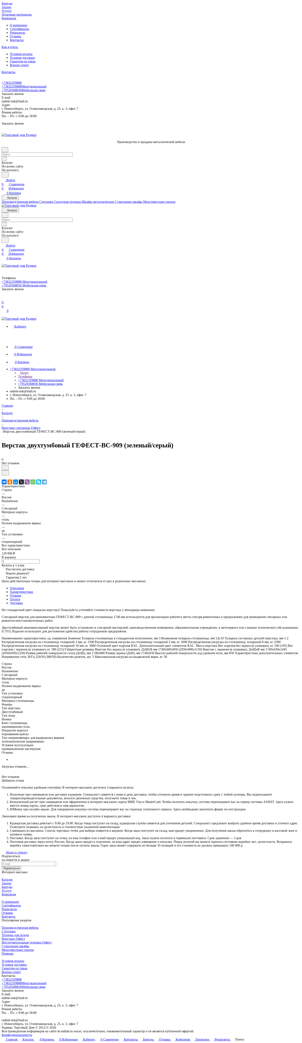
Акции (6, 883)
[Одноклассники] (9, 481)
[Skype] (38, 481)
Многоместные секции (18, 950)
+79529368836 (23, 90)
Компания (9, 894)
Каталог (7, 879)
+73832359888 (12, 82)
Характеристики (21, 592)
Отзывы (15, 36)
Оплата (15, 599)
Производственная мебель (20, 927)
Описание (17, 588)
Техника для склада (15, 935)
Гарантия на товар (23, 61)
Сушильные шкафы (15, 946)
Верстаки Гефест (13, 938)
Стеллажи (9, 931)
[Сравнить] (5, 472)
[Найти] (5, 175)
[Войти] (3, 298)
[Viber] (27, 481)
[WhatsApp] (32, 481)
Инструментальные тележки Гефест (27, 942)
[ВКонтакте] (4, 481)
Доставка (16, 603)
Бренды (7, 887)
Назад (24, 372)
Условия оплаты (21, 54)
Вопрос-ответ (19, 65)
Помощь (7, 953)
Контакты (17, 40)
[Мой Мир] (15, 481)
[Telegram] (44, 481)
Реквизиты (17, 32)
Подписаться (11, 868)
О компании (18, 25)
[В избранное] (5, 467)
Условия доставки (22, 57)
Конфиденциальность (17, 1035)
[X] (21, 481)
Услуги (7, 890)
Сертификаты (19, 29)
